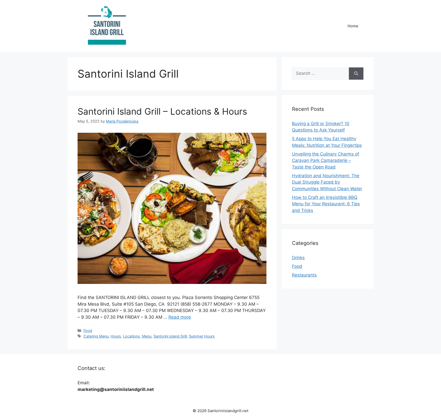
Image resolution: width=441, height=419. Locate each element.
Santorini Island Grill (170, 336)
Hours (116, 336)
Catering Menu (95, 336)
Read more (179, 317)
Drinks (298, 257)
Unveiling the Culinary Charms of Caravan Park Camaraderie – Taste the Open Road (325, 160)
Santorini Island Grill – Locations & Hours (162, 111)
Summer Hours (202, 336)
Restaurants (304, 275)
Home (353, 25)
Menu (146, 336)
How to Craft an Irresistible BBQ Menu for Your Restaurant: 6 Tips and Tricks (326, 204)
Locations (131, 336)
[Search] (356, 73)
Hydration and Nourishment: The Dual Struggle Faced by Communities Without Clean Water (327, 182)
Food (87, 330)
